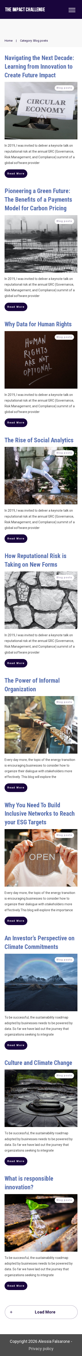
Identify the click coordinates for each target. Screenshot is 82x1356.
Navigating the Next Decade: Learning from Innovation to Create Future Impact (39, 66)
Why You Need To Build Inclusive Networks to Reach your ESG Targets (40, 814)
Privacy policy (41, 1348)
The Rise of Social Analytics (39, 440)
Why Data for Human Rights (38, 324)
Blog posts (64, 87)
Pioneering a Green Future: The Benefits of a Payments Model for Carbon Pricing (38, 199)
